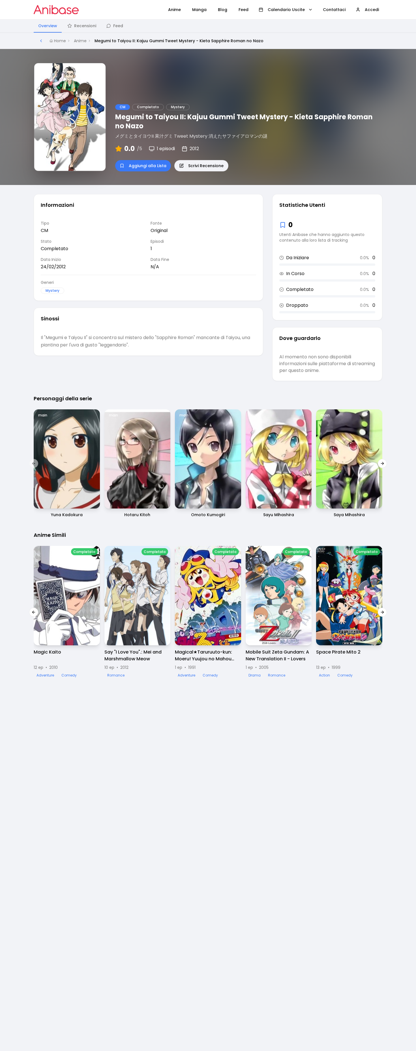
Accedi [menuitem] (372, 9)
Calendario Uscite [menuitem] (286, 9)
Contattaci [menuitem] (334, 9)
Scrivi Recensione (206, 166)
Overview (47, 26)
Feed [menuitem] (243, 9)
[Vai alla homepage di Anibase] (56, 9)
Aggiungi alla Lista (147, 166)
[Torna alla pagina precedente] (41, 40)
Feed (118, 26)
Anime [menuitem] (174, 9)
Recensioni (85, 26)
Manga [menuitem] (199, 9)
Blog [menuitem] (222, 9)
